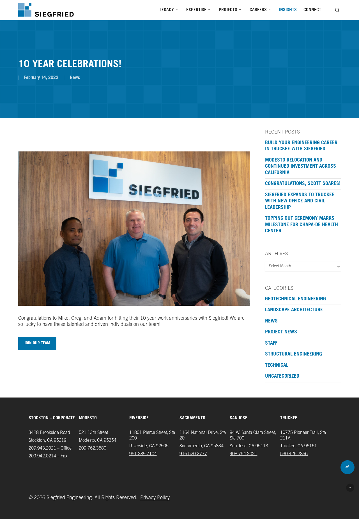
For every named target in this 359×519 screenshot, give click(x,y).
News (75, 78)
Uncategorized (282, 376)
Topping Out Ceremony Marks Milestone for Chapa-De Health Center (301, 225)
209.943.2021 (42, 448)
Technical (276, 365)
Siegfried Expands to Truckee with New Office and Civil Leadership (299, 201)
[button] (37, 343)
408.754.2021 (243, 454)
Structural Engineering (293, 354)
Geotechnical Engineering (295, 299)
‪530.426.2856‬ (294, 454)
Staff (271, 343)
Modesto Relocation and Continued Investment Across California (300, 167)
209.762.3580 (92, 448)
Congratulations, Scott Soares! (302, 183)
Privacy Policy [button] (155, 498)
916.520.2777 (193, 454)
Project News (281, 332)
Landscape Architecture (294, 310)
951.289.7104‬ (143, 454)
